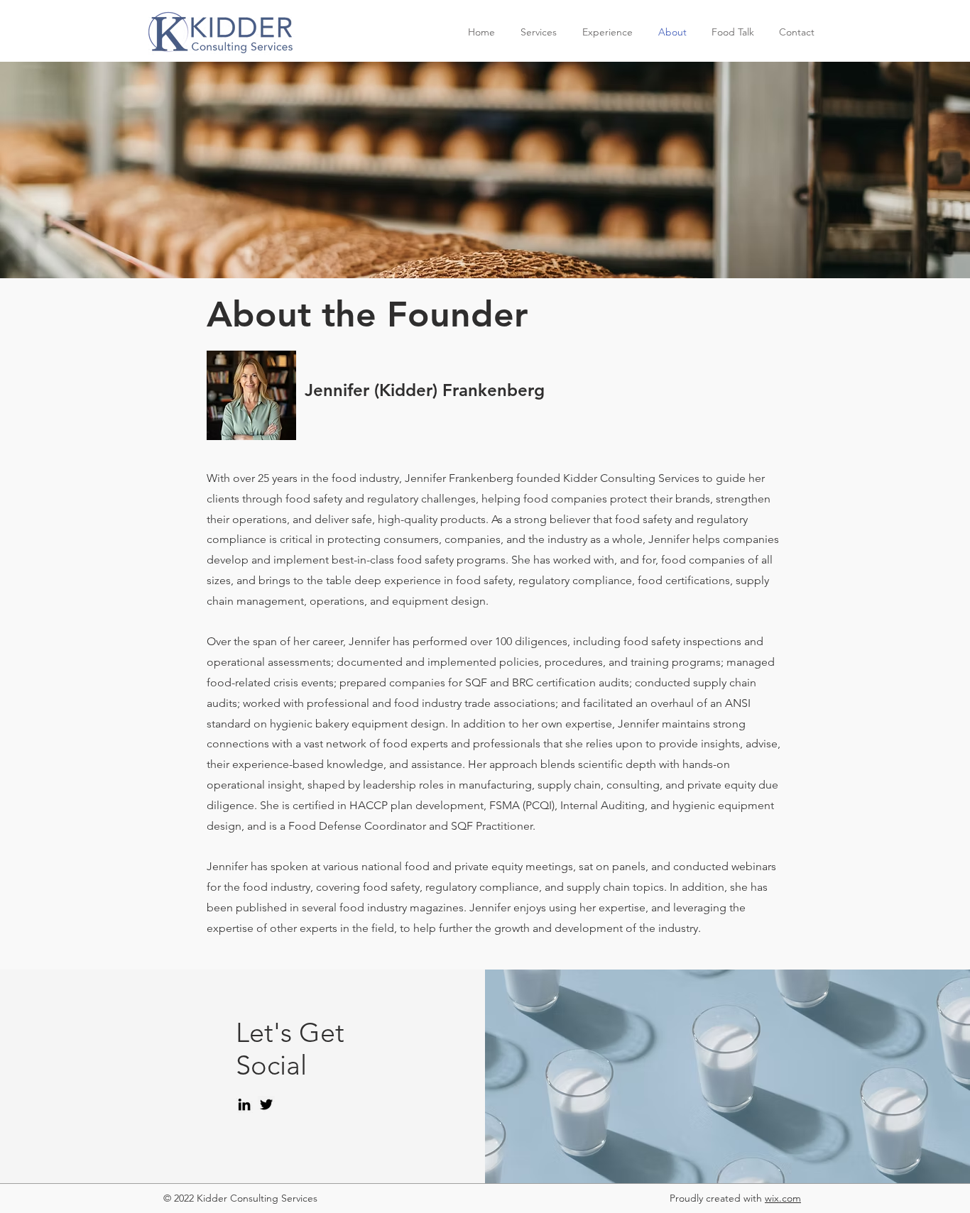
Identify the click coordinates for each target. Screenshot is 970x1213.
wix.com (783, 1198)
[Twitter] (266, 1104)
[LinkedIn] (244, 1104)
